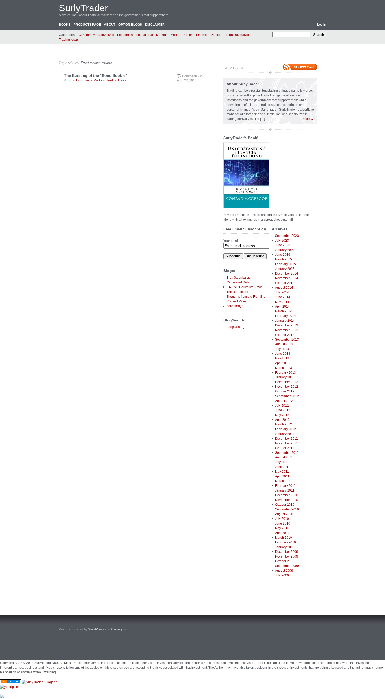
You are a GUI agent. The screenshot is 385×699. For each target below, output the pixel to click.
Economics (125, 35)
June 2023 (282, 245)
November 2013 (286, 330)
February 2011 (285, 486)
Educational (144, 35)
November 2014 (286, 278)
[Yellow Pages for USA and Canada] (10, 682)
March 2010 (283, 537)
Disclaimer (155, 24)
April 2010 (282, 533)
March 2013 (283, 368)
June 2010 (282, 523)
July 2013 (282, 349)
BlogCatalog (235, 327)
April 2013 (282, 363)
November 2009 (286, 556)
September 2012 (287, 396)
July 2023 (282, 240)
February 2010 (285, 542)
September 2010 (287, 509)
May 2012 (282, 415)
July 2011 (282, 462)
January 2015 (285, 269)
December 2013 (286, 325)
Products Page (87, 24)
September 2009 (287, 566)
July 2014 (282, 292)
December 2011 (286, 438)
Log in (321, 24)
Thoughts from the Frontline (246, 296)
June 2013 (282, 354)
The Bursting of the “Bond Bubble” (95, 75)
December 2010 (286, 495)
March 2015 (283, 259)
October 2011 (284, 448)
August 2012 (284, 401)
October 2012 (284, 391)
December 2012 (286, 382)
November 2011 (286, 443)
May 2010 (282, 528)
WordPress (96, 629)
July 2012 (282, 405)
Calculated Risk (238, 282)
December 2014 (286, 273)
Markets (161, 35)
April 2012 (282, 420)
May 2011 (282, 471)
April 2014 (282, 306)
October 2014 (284, 283)
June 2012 (282, 410)
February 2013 (285, 372)
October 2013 (284, 335)
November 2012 (286, 387)
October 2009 (284, 561)
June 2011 (282, 467)
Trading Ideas (69, 39)
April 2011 (282, 476)
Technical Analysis (237, 35)
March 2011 (283, 481)
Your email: (231, 241)
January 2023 (285, 250)
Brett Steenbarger (239, 278)
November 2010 (286, 500)
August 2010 (284, 514)
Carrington (118, 629)
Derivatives (106, 35)
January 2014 (285, 321)
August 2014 (284, 288)
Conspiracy (87, 35)
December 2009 (286, 552)
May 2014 (282, 302)
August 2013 (284, 344)
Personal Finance (195, 35)
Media (174, 35)
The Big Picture (237, 292)
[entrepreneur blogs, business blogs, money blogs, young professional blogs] (11, 687)
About (109, 24)
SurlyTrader (83, 8)
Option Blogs (130, 24)
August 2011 (284, 457)
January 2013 (285, 377)
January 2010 (285, 547)
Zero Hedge (235, 306)
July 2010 (282, 519)
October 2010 (284, 504)
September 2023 (287, 236)
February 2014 (285, 316)
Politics (216, 35)
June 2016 (282, 254)
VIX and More (236, 301)
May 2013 (282, 358)
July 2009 (282, 575)
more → (308, 119)
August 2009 (284, 570)
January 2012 (285, 434)
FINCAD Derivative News (244, 287)
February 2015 (285, 264)
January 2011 (284, 490)
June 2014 (282, 297)
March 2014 (283, 311)
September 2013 (287, 339)
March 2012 (283, 424)
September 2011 (287, 453)
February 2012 (285, 429)
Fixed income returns (96, 62)
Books (64, 24)
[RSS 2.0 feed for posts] (300, 67)
